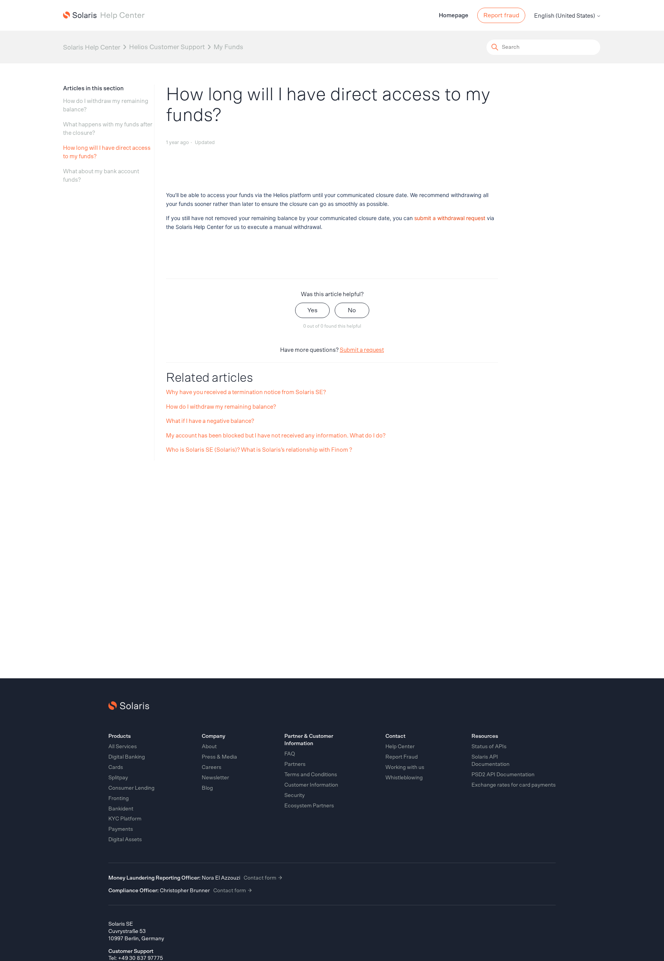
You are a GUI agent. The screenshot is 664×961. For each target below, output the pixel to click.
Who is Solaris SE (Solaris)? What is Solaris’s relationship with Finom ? (259, 450)
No (352, 310)
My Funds (228, 47)
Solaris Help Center (91, 47)
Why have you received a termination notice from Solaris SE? (246, 392)
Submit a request (362, 350)
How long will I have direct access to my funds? (107, 152)
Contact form (260, 878)
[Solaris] (128, 705)
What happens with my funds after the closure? (108, 129)
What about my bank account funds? (101, 176)
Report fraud (501, 15)
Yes (312, 310)
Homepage (453, 15)
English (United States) (565, 16)
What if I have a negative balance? (210, 421)
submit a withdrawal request (449, 218)
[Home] (103, 15)
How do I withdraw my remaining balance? (105, 105)
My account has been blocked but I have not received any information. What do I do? (275, 436)
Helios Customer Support (167, 47)
